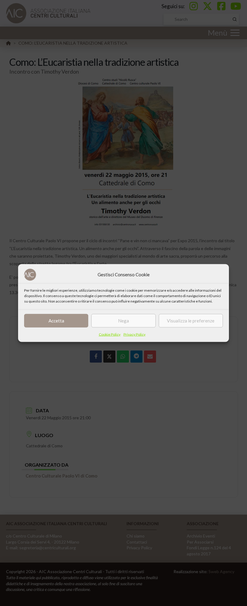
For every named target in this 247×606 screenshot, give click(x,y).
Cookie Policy (109, 334)
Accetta (56, 320)
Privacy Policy (134, 334)
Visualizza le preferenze (190, 320)
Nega (123, 320)
